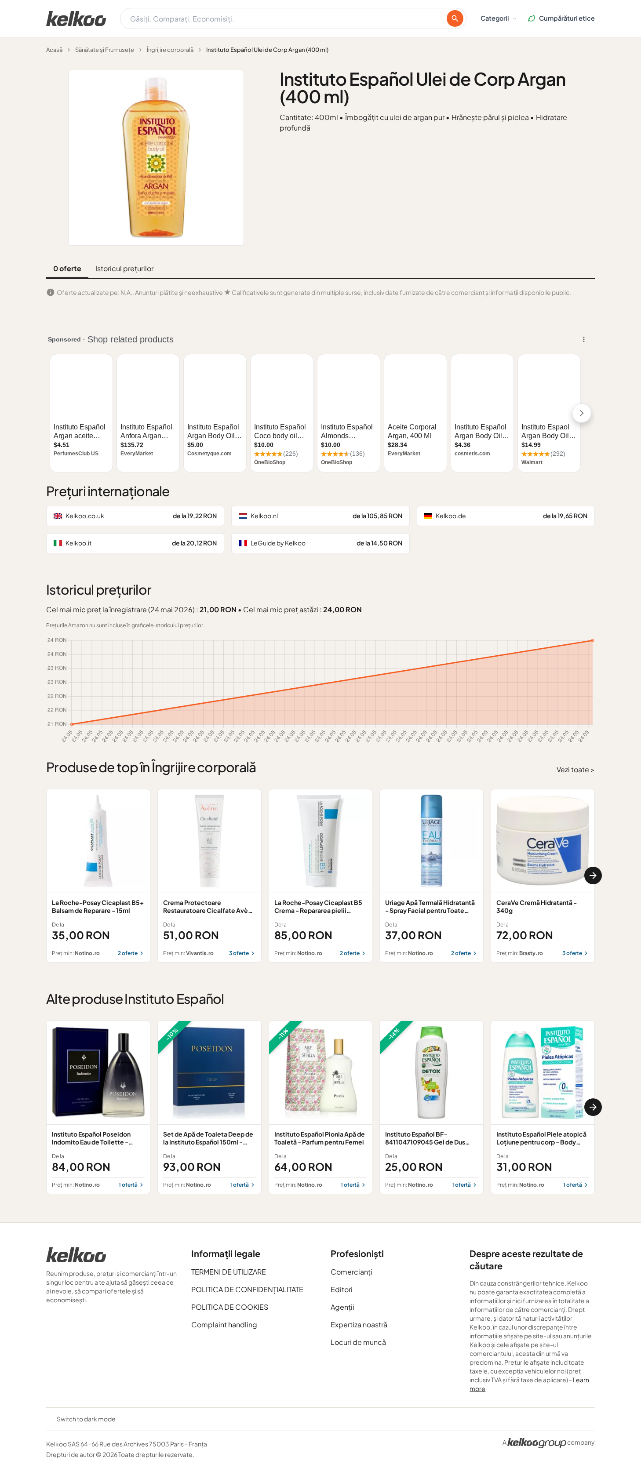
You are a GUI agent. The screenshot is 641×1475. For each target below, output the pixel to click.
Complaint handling (224, 1324)
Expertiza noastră (359, 1324)
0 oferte (67, 268)
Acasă (54, 49)
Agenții (342, 1307)
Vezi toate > (576, 769)
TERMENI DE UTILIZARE (228, 1271)
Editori (342, 1289)
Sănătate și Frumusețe (104, 49)
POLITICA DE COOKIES (229, 1307)
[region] (320, 876)
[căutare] (455, 18)
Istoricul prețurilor (124, 268)
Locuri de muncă (358, 1342)
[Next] (593, 875)
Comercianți (351, 1271)
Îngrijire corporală (170, 49)
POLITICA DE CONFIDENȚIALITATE (247, 1289)
